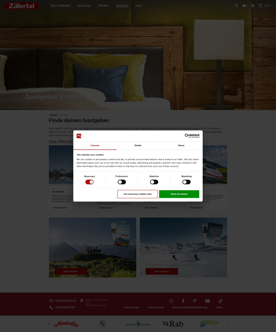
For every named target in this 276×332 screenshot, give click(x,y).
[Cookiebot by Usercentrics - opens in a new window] (187, 136)
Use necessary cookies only (138, 194)
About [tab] (181, 145)
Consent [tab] (95, 145)
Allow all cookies (179, 194)
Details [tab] (138, 145)
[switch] (122, 182)
